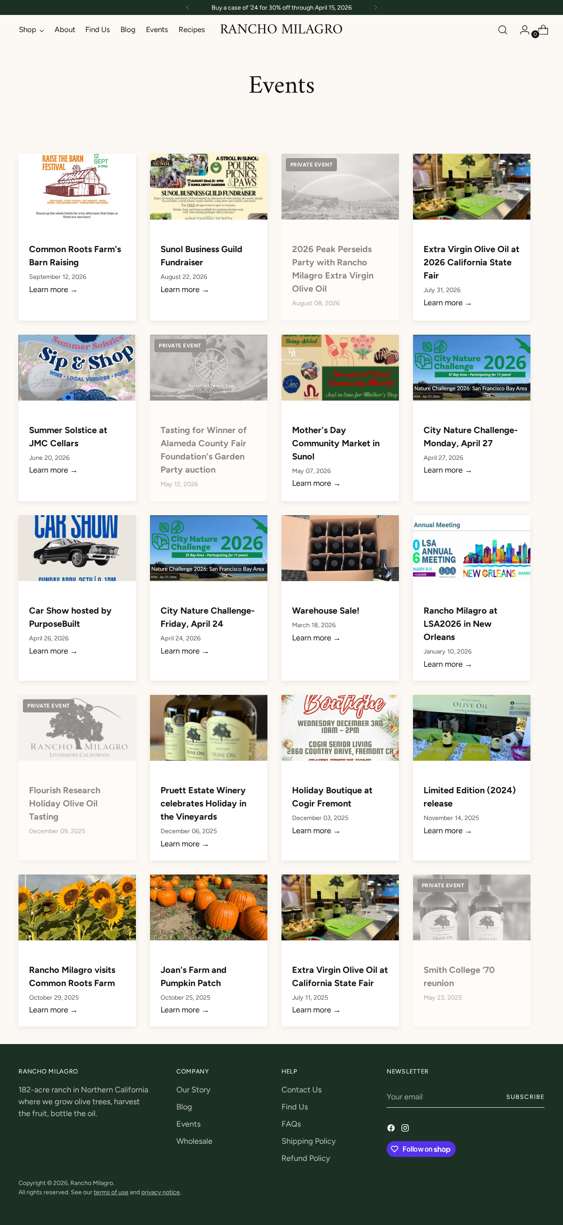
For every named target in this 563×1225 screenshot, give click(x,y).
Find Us (295, 1107)
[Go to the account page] (521, 30)
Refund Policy (306, 1158)
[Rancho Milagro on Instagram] (406, 1130)
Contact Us (302, 1090)
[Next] (375, 7)
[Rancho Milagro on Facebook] (392, 1130)
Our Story (193, 1090)
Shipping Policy (309, 1141)
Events (188, 1124)
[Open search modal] (503, 30)
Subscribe (525, 1096)
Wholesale (194, 1141)
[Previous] (187, 7)
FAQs (291, 1124)
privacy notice (160, 1192)
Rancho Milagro (91, 1182)
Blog (184, 1107)
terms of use (111, 1192)
